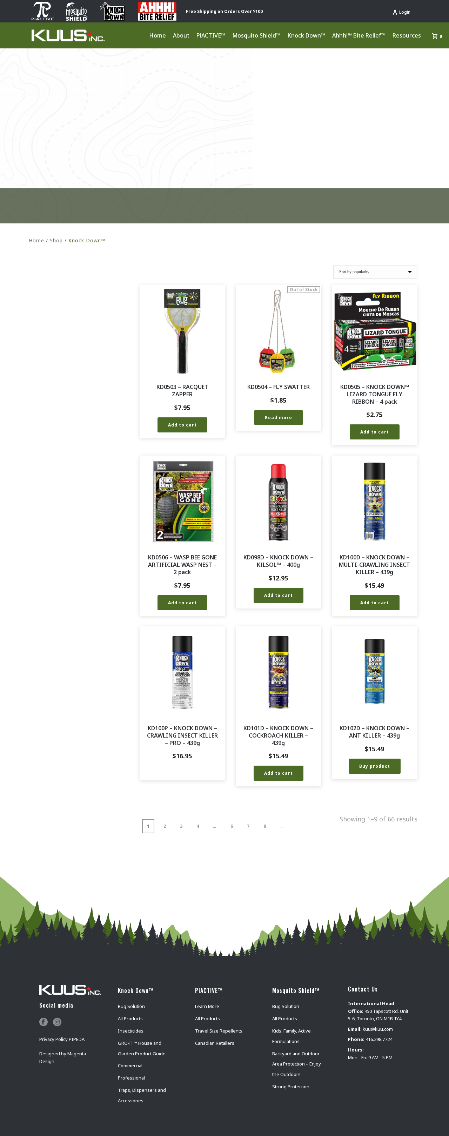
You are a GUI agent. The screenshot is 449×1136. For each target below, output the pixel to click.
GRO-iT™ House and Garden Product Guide (142, 1048)
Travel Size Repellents (218, 1031)
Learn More (207, 1006)
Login (404, 12)
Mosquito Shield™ (256, 35)
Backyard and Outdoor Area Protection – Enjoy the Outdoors (296, 1064)
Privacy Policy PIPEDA (62, 1039)
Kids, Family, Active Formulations (291, 1036)
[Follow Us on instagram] (57, 1022)
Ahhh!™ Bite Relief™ (359, 35)
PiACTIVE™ (210, 35)
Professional (131, 1078)
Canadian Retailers (214, 1043)
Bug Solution (131, 1006)
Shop (56, 240)
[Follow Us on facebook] (43, 1022)
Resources (407, 35)
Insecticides (130, 1031)
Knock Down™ (306, 35)
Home (157, 35)
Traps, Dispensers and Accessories (142, 1095)
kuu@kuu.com (378, 1029)
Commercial (130, 1065)
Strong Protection (290, 1086)
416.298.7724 (379, 1039)
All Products (130, 1018)
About (181, 35)
